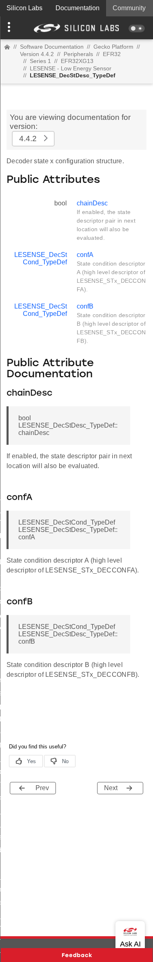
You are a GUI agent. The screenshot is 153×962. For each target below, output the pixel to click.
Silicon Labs (24, 8)
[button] (11, 27)
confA (85, 254)
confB (85, 306)
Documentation (77, 8)
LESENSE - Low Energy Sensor (70, 68)
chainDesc (92, 203)
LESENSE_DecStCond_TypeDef (40, 258)
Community (129, 8)
